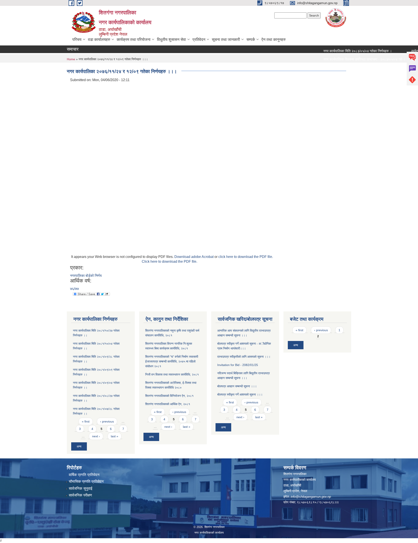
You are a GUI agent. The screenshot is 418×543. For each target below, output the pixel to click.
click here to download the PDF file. (245, 257)
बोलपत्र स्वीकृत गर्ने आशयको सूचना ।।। (240, 394)
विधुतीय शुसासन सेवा (171, 39)
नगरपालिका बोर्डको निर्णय (86, 275)
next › (96, 436)
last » (114, 436)
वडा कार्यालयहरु (99, 39)
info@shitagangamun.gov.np (311, 496)
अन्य (79, 446)
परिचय (76, 39)
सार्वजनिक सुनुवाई (80, 488)
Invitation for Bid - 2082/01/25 (237, 365)
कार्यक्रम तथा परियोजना (133, 39)
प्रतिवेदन (198, 39)
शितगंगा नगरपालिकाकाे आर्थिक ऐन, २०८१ (167, 404)
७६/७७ (74, 289)
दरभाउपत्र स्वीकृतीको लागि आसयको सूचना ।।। (243, 356)
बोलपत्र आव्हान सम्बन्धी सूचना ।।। (237, 386)
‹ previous (107, 421)
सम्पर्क (250, 39)
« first (85, 421)
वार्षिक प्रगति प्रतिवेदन (84, 475)
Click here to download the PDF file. (169, 261)
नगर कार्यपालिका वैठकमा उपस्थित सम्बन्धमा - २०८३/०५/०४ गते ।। (356, 59)
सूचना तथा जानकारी (226, 39)
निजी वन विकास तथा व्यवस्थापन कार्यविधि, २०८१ (172, 374)
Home (71, 59)
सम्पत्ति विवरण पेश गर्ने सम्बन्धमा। (334, 67)
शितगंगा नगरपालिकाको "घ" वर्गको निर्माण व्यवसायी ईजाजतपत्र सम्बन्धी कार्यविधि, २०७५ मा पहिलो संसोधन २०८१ (171, 361)
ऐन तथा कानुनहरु (273, 39)
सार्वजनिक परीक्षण (80, 495)
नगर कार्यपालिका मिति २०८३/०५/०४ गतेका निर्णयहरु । (348, 51)
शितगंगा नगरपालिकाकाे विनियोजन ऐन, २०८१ (169, 396)
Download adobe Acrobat (194, 257)
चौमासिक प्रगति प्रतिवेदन (86, 482)
